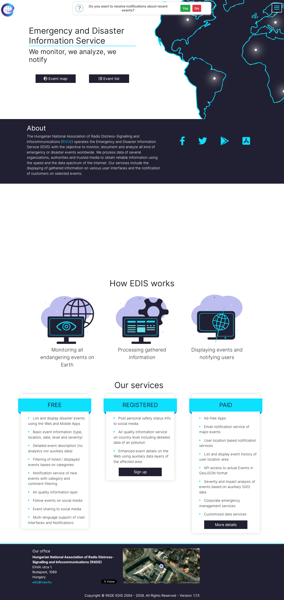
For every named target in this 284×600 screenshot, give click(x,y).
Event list (111, 78)
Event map (57, 78)
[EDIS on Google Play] (224, 141)
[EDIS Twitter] (202, 141)
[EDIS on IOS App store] (246, 141)
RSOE (67, 142)
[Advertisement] (124, 225)
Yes (185, 8)
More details (226, 525)
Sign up (140, 472)
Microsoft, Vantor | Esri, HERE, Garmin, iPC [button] (147, 582)
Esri (197, 582)
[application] (161, 566)
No (197, 8)
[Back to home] (8, 9)
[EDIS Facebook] (182, 141)
